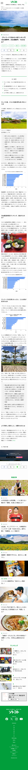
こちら (13, 440)
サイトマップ (14, 755)
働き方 (17, 45)
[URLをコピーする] (24, 50)
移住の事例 (23, 45)
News (14, 742)
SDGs (14, 740)
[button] (4, 50)
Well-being (14, 738)
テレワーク (4, 45)
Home (2, 6)
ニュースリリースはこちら (14, 746)
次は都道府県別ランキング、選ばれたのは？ (15, 86)
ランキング (11, 45)
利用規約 (14, 750)
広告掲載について (14, 748)
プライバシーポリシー (14, 752)
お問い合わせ (14, 745)
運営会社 (14, 753)
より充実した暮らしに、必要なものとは (14, 92)
